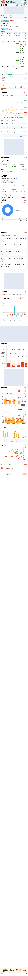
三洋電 (9, 15)
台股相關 (13, 235)
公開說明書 (4, 182)
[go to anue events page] (22, 5)
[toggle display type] (25, 391)
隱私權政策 (3, 971)
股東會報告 (11, 182)
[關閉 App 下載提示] (1, 2)
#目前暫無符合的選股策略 (8, 172)
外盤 (26, 66)
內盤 (19, 66)
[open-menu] (1, 5)
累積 (24, 298)
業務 (5, 202)
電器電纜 (7, 20)
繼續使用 (25, 970)
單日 (21, 298)
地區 (2, 202)
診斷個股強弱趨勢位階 (7, 17)
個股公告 (8, 235)
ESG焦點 (25, 17)
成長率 (21, 409)
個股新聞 (3, 235)
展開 (26, 38)
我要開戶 (12, 20)
